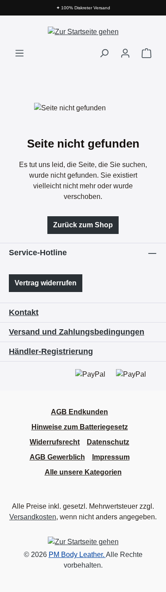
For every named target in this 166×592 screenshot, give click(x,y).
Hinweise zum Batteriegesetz (79, 427)
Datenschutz (108, 442)
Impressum (111, 457)
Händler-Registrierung (51, 351)
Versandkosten (32, 517)
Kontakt (24, 312)
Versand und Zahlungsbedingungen (76, 331)
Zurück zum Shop (83, 225)
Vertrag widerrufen (46, 283)
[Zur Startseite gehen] (83, 31)
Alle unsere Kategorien (83, 472)
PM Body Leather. (77, 554)
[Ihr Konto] (125, 53)
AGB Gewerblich (57, 457)
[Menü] (19, 53)
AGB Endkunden (79, 412)
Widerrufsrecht (55, 442)
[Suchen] (104, 53)
